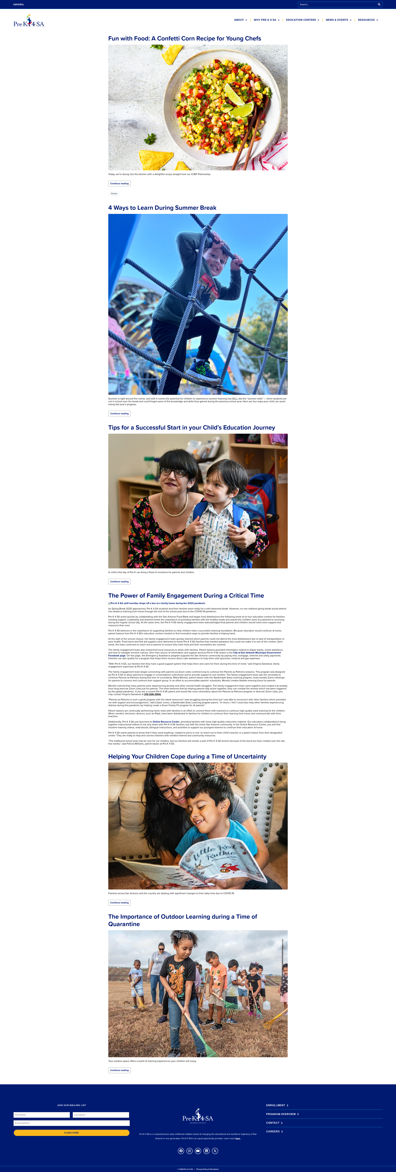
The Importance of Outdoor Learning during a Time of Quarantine (182, 920)
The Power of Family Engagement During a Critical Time (186, 595)
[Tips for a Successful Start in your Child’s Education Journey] (198, 501)
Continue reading (119, 183)
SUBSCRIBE (71, 1133)
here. (238, 1138)
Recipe (114, 193)
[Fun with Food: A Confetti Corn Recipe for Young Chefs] (198, 107)
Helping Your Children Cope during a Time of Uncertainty (187, 756)
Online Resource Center (166, 721)
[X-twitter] (215, 1151)
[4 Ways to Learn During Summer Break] (198, 304)
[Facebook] (181, 1151)
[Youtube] (198, 1151)
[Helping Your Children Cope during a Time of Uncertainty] (198, 826)
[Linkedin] (206, 1151)
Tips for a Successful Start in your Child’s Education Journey (191, 427)
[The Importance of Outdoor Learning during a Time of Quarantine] (198, 993)
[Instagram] (189, 1151)
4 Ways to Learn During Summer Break (162, 207)
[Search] (379, 4)
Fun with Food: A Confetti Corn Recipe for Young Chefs (184, 38)
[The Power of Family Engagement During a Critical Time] (156, 603)
